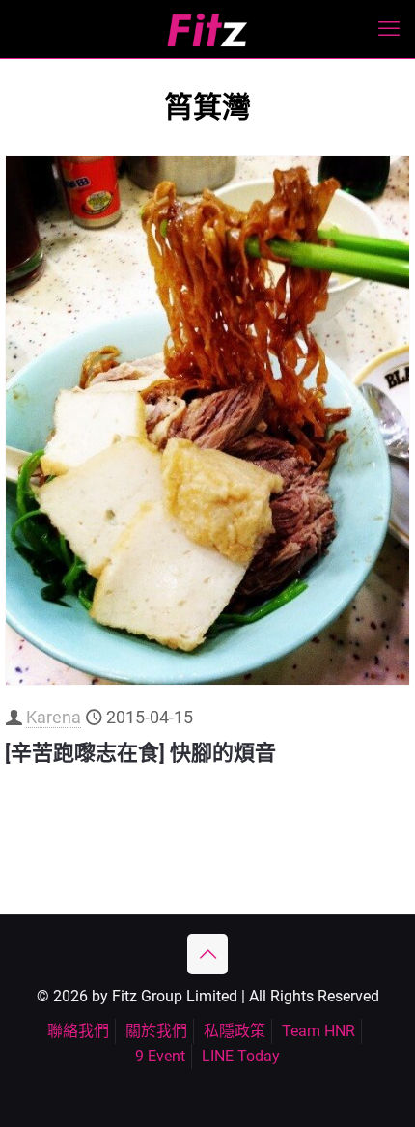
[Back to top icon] (207, 954)
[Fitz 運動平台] (207, 29)
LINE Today (241, 1056)
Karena (53, 717)
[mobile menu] (389, 29)
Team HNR (318, 1031)
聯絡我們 (78, 1031)
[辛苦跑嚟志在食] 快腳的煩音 (140, 753)
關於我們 (156, 1031)
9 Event (160, 1056)
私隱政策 (234, 1031)
